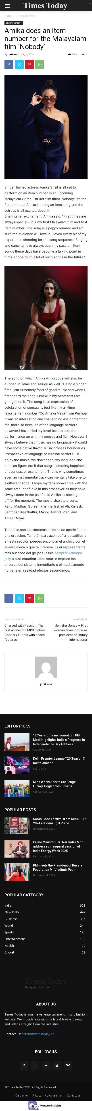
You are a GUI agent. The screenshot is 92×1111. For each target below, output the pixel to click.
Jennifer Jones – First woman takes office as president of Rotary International (71, 633)
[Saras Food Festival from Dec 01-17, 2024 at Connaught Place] (16, 825)
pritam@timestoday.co (38, 1034)
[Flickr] (46, 1065)
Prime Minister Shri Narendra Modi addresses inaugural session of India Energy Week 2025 (58, 846)
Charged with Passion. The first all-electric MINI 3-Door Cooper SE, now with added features (24, 633)
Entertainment (25, 16)
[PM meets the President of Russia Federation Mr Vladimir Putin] (16, 872)
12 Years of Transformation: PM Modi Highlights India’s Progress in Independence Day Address (59, 740)
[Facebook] (8, 64)
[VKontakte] (68, 1065)
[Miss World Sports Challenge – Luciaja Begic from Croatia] (16, 788)
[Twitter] (19, 64)
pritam (12, 54)
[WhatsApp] (39, 64)
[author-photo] (46, 678)
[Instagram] (57, 1065)
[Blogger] (24, 1065)
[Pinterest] (29, 64)
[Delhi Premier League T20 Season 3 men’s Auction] (16, 765)
